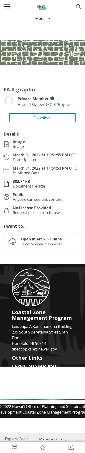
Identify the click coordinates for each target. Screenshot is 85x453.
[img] (52, 98)
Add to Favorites (42, 447)
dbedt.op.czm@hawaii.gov (34, 349)
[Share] (71, 447)
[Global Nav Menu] (6, 6)
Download (42, 117)
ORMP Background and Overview (41, 377)
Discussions (14, 447)
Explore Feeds (17, 438)
